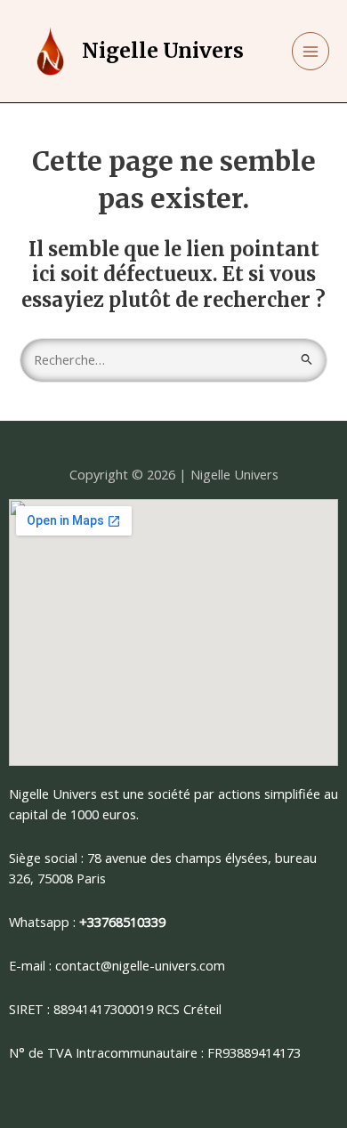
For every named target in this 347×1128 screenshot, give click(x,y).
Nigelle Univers (163, 50)
